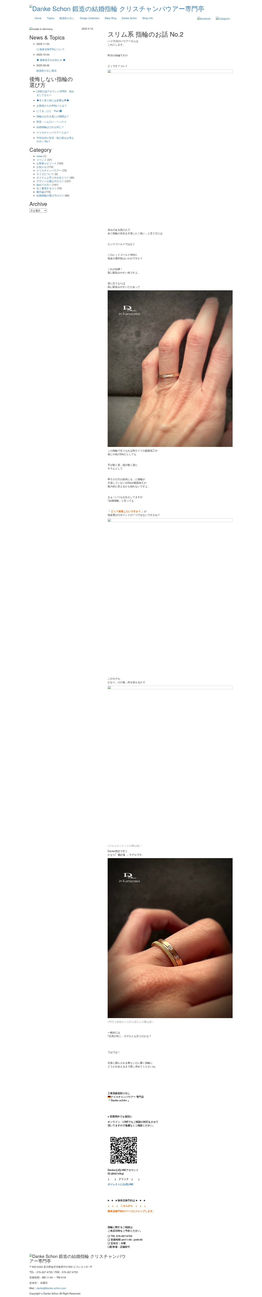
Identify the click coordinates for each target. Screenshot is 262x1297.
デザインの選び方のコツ (50, 181)
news (39, 156)
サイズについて (45, 174)
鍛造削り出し (67, 18)
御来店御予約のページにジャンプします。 (131, 1211)
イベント (42, 159)
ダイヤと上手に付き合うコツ (53, 177)
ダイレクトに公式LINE (120, 1184)
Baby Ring (110, 18)
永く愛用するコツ (46, 188)
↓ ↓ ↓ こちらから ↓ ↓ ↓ (127, 1205)
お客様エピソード (46, 163)
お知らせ (42, 167)
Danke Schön (129, 18)
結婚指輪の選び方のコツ (50, 195)
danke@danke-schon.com (51, 1288)
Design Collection (89, 18)
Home (38, 18)
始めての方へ (44, 184)
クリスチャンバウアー (49, 170)
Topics (50, 18)
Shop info (147, 18)
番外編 (40, 192)
